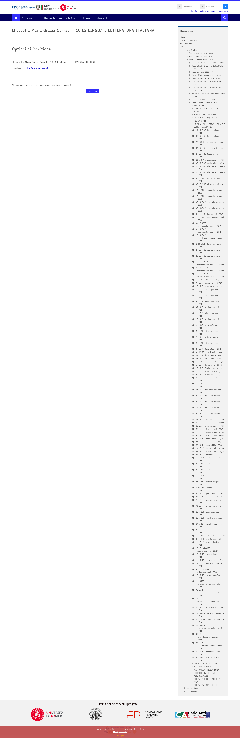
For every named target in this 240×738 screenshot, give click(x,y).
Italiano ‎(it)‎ (103, 18)
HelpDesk (87, 18)
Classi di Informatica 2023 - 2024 (206, 75)
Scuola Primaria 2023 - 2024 (204, 99)
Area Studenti (192, 50)
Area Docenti (192, 691)
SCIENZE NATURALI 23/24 (205, 685)
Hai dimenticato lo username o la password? (209, 11)
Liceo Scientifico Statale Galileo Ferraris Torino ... (205, 104)
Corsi (186, 46)
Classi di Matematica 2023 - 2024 (206, 78)
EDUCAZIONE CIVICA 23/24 (206, 114)
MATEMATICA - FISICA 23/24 (206, 669)
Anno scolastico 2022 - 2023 (201, 56)
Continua (93, 91)
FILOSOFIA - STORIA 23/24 (206, 117)
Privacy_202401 (120, 731)
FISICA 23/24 (200, 121)
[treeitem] (203, 364)
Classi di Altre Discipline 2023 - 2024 (208, 62)
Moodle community (30, 18)
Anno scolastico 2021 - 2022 (201, 53)
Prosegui (120, 735)
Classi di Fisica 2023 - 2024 (204, 72)
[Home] (44, 7)
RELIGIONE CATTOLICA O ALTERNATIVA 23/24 (205, 674)
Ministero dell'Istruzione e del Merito (60, 18)
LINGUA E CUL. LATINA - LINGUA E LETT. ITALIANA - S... (209, 125)
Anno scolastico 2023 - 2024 (201, 59)
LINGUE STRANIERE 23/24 (205, 663)
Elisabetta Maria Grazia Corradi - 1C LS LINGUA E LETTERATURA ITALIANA (54, 62)
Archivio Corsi (192, 688)
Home (183, 37)
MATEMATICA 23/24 (202, 666)
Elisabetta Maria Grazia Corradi (35, 67)
